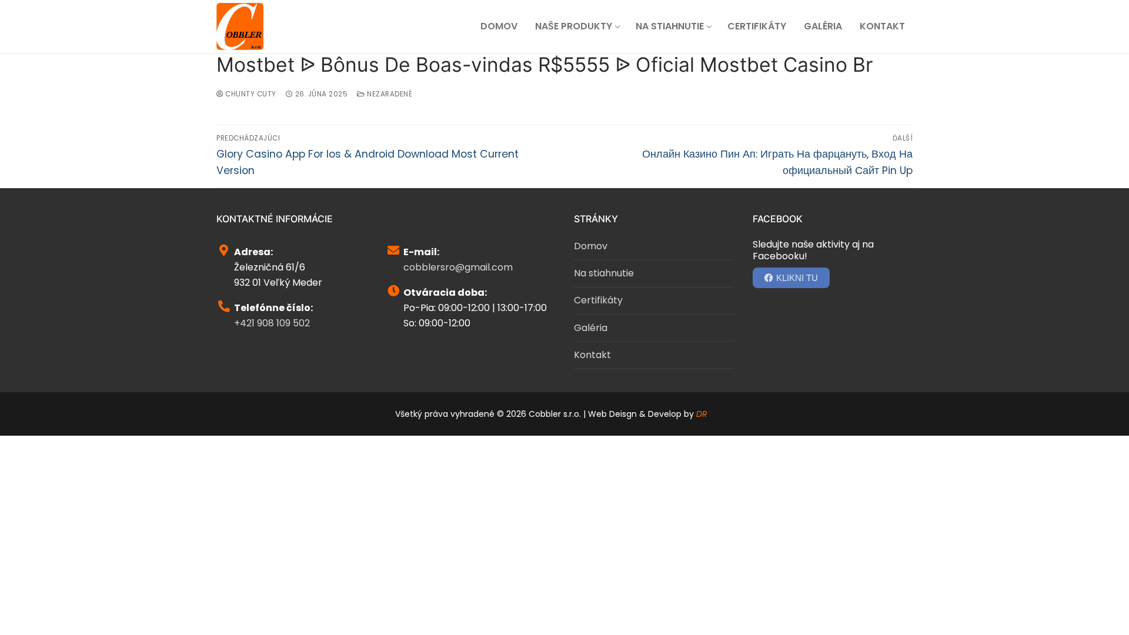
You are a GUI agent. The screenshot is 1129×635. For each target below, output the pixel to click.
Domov (590, 246)
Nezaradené (388, 94)
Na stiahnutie (604, 273)
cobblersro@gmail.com (458, 267)
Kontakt (592, 355)
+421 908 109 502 (272, 323)
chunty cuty (249, 94)
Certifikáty (598, 300)
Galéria (590, 328)
